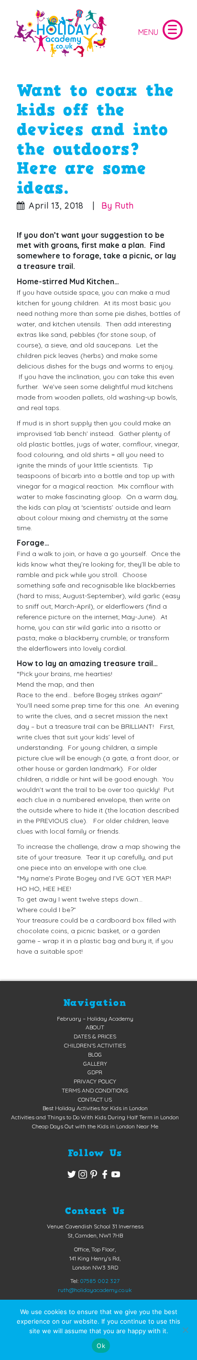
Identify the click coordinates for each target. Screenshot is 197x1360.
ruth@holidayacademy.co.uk (95, 1289)
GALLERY (95, 1063)
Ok (101, 1345)
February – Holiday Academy (95, 1018)
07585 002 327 (100, 1280)
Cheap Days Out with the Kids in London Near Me (95, 1126)
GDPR (95, 1072)
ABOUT (95, 1027)
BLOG (95, 1054)
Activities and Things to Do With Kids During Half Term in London (95, 1117)
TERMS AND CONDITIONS (95, 1090)
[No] (185, 1330)
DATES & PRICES (95, 1036)
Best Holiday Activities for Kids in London (95, 1108)
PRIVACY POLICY (95, 1081)
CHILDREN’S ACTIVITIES (95, 1045)
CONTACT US (95, 1099)
